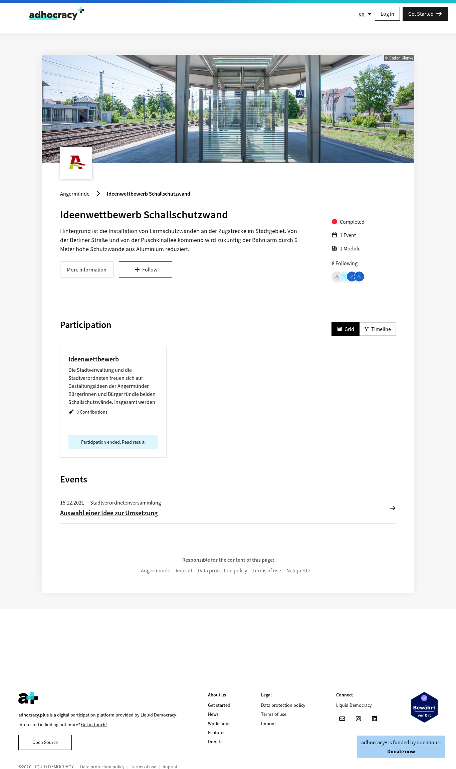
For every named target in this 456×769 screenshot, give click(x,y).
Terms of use (266, 570)
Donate (215, 742)
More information (86, 269)
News (213, 714)
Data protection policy (222, 570)
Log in (387, 13)
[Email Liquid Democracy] (342, 719)
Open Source (45, 742)
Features (216, 733)
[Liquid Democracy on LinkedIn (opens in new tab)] (374, 719)
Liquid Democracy (158, 715)
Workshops (219, 724)
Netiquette (298, 570)
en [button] (362, 13)
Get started (219, 705)
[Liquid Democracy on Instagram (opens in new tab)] (358, 719)
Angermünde (155, 570)
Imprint (184, 570)
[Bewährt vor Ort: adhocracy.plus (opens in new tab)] (424, 707)
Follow (149, 269)
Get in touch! (94, 725)
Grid (349, 329)
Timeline (381, 329)
